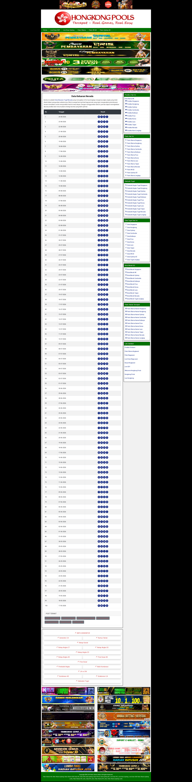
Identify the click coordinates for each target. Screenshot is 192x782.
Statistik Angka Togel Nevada (136, 212)
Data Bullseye (131, 236)
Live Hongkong (129, 378)
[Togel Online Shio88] (124, 759)
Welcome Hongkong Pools (133, 370)
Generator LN (64, 638)
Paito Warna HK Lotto (79, 779)
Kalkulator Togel (83, 681)
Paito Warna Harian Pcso (135, 323)
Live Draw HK (114, 776)
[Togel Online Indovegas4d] (124, 768)
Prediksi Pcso (131, 116)
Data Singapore (132, 224)
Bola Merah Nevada (52, 622)
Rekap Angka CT (64, 647)
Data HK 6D (130, 254)
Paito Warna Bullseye (133, 152)
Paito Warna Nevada (68, 618)
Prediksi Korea (131, 119)
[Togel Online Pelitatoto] (96, 79)
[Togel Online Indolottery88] (124, 734)
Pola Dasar (83, 662)
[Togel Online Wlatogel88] (68, 742)
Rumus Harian (103, 638)
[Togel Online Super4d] (96, 54)
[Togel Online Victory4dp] (68, 700)
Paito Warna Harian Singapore (136, 308)
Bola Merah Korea (132, 287)
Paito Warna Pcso (132, 155)
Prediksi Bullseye (132, 113)
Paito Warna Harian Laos (134, 329)
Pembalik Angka (64, 667)
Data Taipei (130, 248)
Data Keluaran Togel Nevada (64, 100)
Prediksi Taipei (131, 124)
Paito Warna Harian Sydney (135, 314)
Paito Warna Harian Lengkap (136, 338)
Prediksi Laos (131, 122)
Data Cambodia (132, 233)
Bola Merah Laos (132, 290)
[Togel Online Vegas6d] (68, 717)
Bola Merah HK (131, 272)
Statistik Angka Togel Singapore (137, 185)
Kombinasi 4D (64, 676)
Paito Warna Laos (132, 161)
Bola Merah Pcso (132, 284)
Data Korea (130, 242)
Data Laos (130, 245)
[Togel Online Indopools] (124, 751)
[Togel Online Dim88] (96, 45)
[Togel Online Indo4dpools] (68, 768)
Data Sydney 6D (132, 257)
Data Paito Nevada (103, 618)
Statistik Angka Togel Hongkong (137, 188)
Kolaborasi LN (102, 676)
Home (45, 30)
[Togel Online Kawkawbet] (68, 708)
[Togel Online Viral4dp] (96, 88)
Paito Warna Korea (133, 158)
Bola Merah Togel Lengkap (135, 299)
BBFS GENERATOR (83, 633)
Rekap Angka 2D (83, 652)
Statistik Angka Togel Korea (135, 203)
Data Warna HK (129, 98)
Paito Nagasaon (130, 355)
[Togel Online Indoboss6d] (124, 691)
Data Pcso (130, 239)
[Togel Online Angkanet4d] (124, 742)
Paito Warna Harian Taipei (135, 332)
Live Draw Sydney (68, 30)
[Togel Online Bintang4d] (68, 734)
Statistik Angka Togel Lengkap (136, 215)
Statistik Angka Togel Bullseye (136, 197)
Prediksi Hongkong (133, 104)
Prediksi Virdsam (130, 347)
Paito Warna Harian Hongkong (136, 311)
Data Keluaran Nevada (82, 96)
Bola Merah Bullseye (133, 281)
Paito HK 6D (93, 30)
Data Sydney (131, 230)
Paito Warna (82, 30)
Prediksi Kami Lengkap (134, 130)
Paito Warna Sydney (133, 146)
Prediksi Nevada (78, 622)
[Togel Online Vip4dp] (124, 708)
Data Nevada (131, 251)
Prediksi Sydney (132, 107)
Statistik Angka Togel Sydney (136, 191)
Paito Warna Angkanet (132, 351)
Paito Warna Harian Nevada (85, 618)
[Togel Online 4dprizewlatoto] (68, 751)
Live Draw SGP (55, 30)
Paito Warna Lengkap (133, 175)
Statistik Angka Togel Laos (135, 206)
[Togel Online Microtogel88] (68, 691)
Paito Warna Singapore (134, 140)
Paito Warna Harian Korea (135, 326)
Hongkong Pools (130, 374)
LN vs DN (83, 671)
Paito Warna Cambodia (134, 149)
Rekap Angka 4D (64, 657)
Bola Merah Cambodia (134, 278)
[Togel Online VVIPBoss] (96, 37)
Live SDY (127, 366)
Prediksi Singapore (133, 101)
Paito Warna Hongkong (134, 143)
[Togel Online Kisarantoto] (96, 71)
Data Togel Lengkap (133, 260)
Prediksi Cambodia (133, 110)
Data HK (76, 776)
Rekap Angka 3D (102, 647)
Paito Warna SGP (69, 776)
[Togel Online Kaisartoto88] (68, 759)
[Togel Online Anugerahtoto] (124, 725)
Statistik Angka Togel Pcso (135, 200)
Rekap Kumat (83, 643)
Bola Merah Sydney (133, 275)
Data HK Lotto (90, 779)
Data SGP (82, 776)
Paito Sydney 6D (105, 30)
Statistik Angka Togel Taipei (136, 209)
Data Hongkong (132, 227)
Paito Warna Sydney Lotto (115, 779)
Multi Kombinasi (102, 667)
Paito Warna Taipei (133, 164)
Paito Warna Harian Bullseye (136, 320)
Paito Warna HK (47, 776)
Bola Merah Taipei (132, 293)
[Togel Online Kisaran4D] (96, 62)
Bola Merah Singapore (134, 269)
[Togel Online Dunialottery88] (124, 717)
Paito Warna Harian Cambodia (136, 317)
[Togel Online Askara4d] (68, 725)
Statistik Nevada (65, 622)
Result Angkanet (130, 363)
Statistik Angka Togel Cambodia (137, 194)
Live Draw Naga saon (131, 359)
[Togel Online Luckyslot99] (124, 700)
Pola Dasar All (102, 657)
